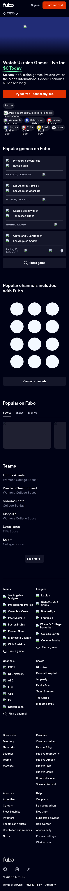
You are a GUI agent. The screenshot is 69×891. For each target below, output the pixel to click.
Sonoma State (13, 501)
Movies (32, 412)
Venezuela (15, 120)
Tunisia (56, 120)
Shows (19, 412)
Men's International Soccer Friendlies (31, 112)
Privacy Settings (46, 836)
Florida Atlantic (14, 475)
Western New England (20, 488)
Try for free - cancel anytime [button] (34, 94)
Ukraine (13, 127)
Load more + (34, 558)
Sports (7, 412)
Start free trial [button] (54, 5)
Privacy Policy (34, 884)
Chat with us (44, 842)
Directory (50, 884)
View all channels (34, 381)
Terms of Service (13, 884)
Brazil (45, 127)
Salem (7, 540)
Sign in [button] (35, 5)
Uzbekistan (36, 120)
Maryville (10, 514)
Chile (30, 127)
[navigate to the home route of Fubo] (8, 5)
